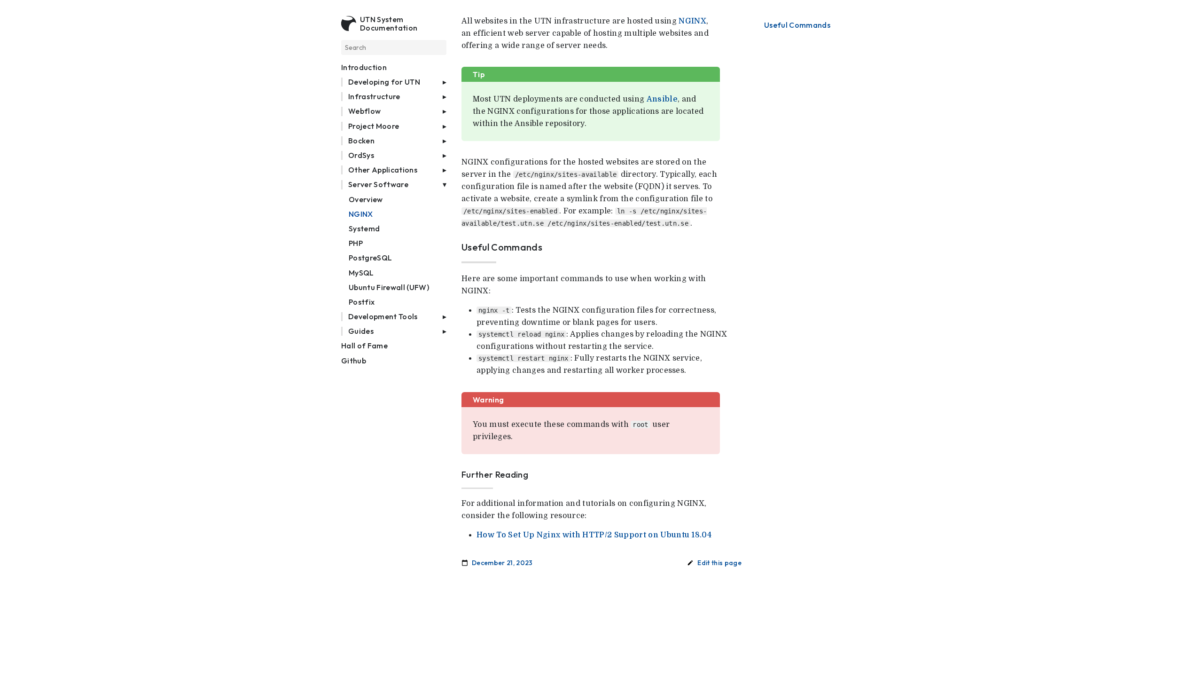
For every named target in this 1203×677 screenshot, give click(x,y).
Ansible (662, 99)
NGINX (361, 214)
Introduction (364, 67)
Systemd (364, 228)
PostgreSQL (370, 257)
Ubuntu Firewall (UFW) (389, 287)
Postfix (362, 302)
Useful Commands (797, 25)
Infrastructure (374, 96)
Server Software (378, 184)
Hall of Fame (364, 345)
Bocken (361, 140)
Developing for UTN (384, 82)
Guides (361, 331)
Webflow (364, 111)
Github (353, 360)
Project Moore (373, 126)
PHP (356, 243)
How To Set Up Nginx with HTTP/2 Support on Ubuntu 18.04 (594, 535)
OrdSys (361, 155)
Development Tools (383, 316)
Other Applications (382, 169)
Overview (366, 199)
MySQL (361, 272)
